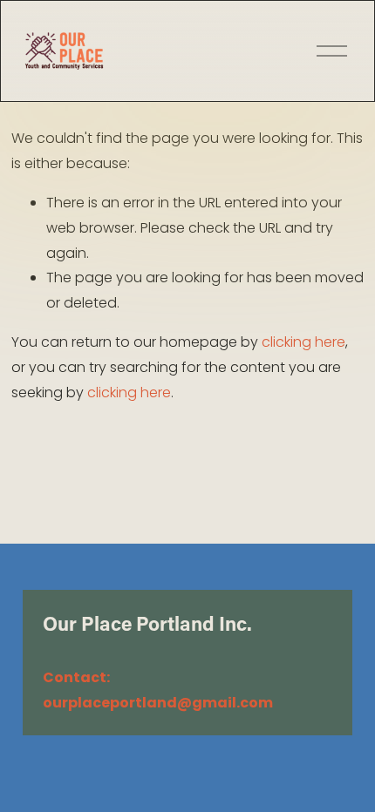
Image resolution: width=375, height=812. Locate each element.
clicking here (303, 342)
